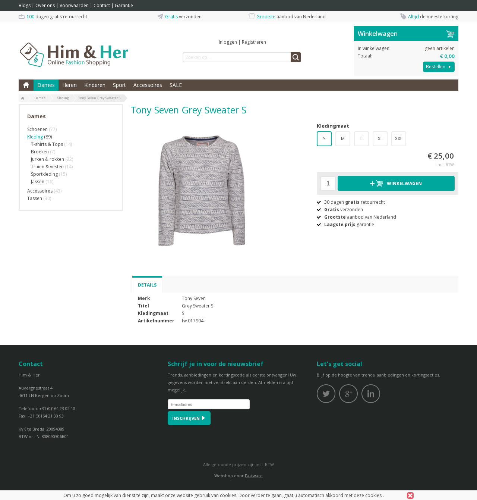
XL (380, 138)
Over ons (45, 5)
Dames (46, 84)
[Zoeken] (296, 57)
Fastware (254, 475)
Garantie (124, 5)
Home (26, 85)
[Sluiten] (410, 495)
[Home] (23, 98)
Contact (102, 5)
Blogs (25, 5)
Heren (69, 84)
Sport (119, 84)
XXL (398, 138)
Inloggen (228, 42)
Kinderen (94, 84)
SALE (176, 84)
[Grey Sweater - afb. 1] (201, 190)
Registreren (254, 42)
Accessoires (147, 84)
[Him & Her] (74, 46)
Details (147, 285)
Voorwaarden (74, 5)
